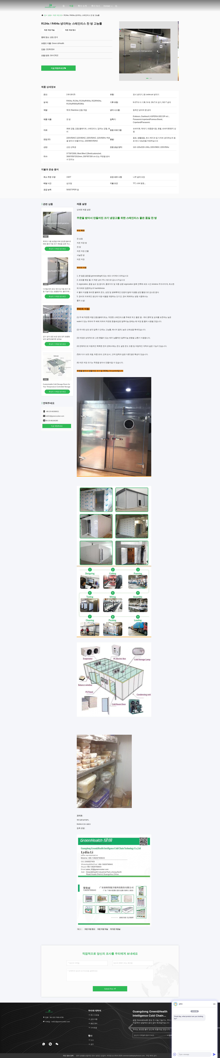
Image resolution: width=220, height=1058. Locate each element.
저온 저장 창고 (90, 929)
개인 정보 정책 (68, 1056)
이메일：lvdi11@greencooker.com (57, 1022)
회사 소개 (82, 6)
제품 (71, 6)
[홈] (50, 6)
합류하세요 (172, 1035)
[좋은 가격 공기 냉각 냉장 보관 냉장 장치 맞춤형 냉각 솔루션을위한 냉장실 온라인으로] (57, 318)
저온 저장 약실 (102, 929)
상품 (49, 15)
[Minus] (214, 1004)
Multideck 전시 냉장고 (84, 824)
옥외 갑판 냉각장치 (82, 820)
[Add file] (174, 1054)
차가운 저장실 (115, 929)
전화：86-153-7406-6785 (54, 1017)
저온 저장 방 (57, 15)
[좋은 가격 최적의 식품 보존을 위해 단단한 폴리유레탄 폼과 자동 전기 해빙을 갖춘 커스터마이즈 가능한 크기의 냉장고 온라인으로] (57, 223)
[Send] (214, 1054)
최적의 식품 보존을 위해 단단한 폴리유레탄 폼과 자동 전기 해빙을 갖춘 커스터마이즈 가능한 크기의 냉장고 (57, 243)
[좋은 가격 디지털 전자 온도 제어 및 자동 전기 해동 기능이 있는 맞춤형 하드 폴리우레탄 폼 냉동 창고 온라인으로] (57, 271)
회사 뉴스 (95, 6)
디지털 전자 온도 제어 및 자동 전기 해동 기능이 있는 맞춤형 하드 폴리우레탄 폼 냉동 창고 (57, 291)
